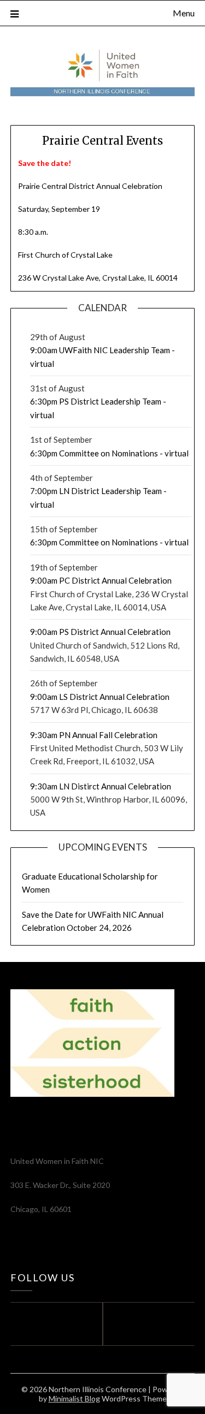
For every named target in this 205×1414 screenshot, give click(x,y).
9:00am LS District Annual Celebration (99, 697)
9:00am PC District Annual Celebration (101, 580)
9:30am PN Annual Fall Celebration (93, 735)
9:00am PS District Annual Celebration (100, 632)
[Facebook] (54, 1324)
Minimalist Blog (74, 1398)
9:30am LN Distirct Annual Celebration (100, 786)
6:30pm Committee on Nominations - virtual (109, 453)
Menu (184, 13)
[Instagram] (152, 1324)
